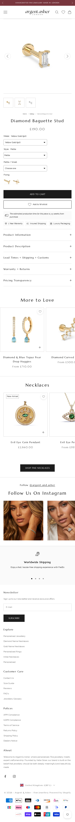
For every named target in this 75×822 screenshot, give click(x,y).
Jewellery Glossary (12, 699)
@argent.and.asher (42, 485)
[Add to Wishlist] (40, 311)
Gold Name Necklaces (14, 646)
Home (25, 114)
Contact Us (8, 678)
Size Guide (8, 683)
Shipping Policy (10, 735)
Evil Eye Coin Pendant (25, 442)
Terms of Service (11, 725)
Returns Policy (10, 730)
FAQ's (6, 693)
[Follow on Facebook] (5, 776)
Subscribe (14, 618)
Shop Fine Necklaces (37, 468)
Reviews (7, 688)
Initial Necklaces (11, 657)
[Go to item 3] (31, 103)
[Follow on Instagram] (14, 776)
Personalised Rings (12, 651)
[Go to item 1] (8, 103)
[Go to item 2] (19, 103)
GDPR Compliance (12, 720)
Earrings (32, 114)
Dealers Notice (10, 741)
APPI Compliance (11, 715)
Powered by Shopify (60, 792)
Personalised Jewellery (14, 636)
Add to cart (37, 194)
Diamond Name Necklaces (16, 641)
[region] (37, 562)
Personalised (9, 662)
